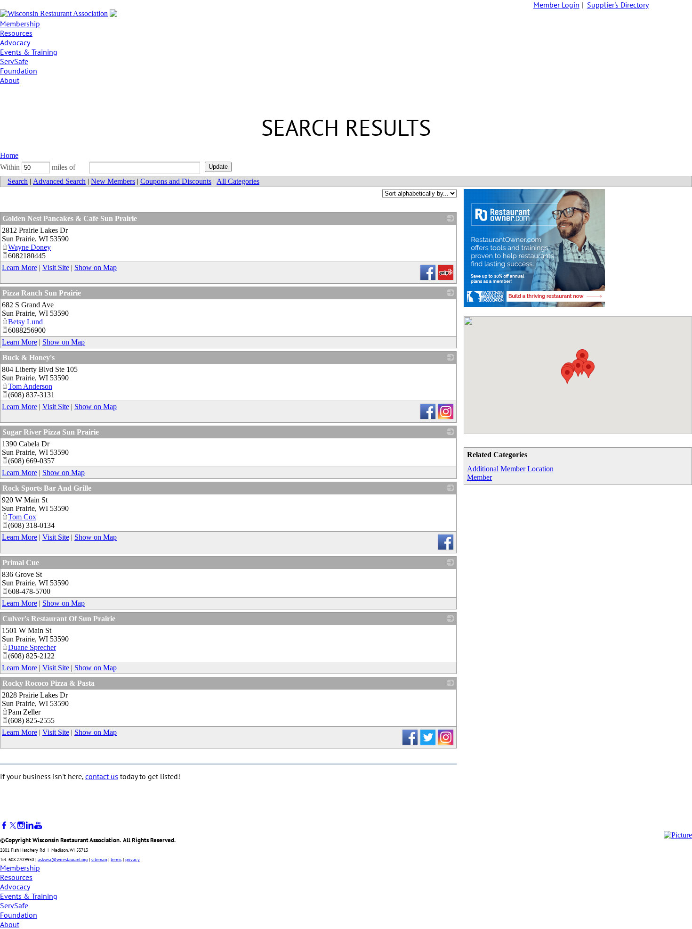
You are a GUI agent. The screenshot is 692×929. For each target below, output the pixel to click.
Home (9, 155)
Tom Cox (22, 517)
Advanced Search (59, 181)
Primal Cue (20, 563)
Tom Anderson (30, 386)
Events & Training (28, 52)
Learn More (19, 267)
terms (116, 859)
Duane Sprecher (32, 647)
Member (479, 477)
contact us (101, 776)
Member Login (556, 4)
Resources (16, 33)
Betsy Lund (25, 322)
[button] (567, 375)
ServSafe (14, 61)
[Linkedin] (29, 826)
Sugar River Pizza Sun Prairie (50, 432)
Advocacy (15, 42)
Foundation (18, 70)
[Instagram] (21, 826)
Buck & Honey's (28, 358)
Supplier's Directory (618, 4)
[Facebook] (4, 826)
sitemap (99, 859)
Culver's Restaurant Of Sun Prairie (58, 619)
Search (18, 181)
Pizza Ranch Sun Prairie (41, 293)
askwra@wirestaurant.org (63, 859)
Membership (20, 23)
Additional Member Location (510, 469)
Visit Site (55, 267)
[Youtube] (38, 826)
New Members (113, 181)
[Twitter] (12, 826)
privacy (132, 859)
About (9, 80)
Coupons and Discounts (175, 181)
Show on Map (95, 267)
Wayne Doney (29, 247)
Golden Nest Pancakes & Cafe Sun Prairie (69, 218)
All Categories (238, 181)
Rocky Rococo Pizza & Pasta (48, 683)
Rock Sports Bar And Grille (46, 488)
